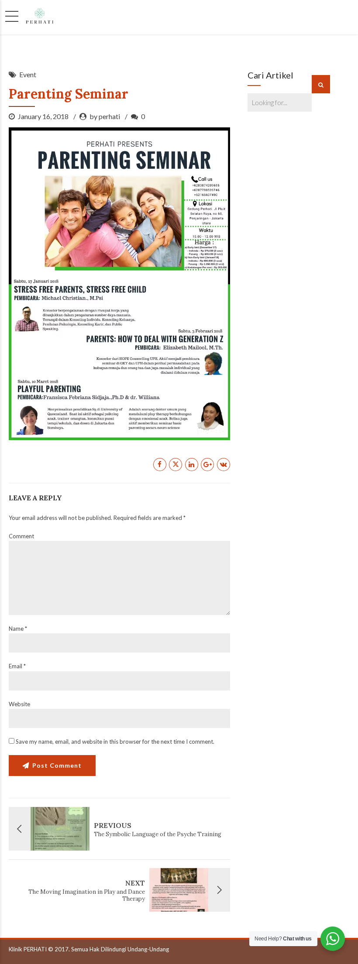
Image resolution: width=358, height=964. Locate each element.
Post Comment (57, 765)
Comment (21, 536)
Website (19, 704)
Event (27, 74)
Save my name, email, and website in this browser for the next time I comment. (115, 741)
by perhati (105, 116)
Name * (18, 628)
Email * (17, 666)
